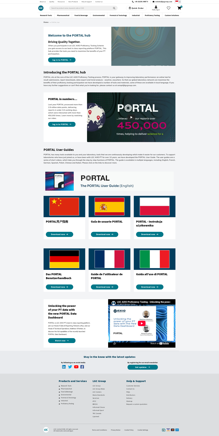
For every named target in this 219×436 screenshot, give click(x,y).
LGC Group (97, 386)
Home (46, 22)
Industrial (64, 401)
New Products (73, 2)
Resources (61, 2)
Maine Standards (99, 395)
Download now (58, 234)
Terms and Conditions (99, 430)
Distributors (130, 395)
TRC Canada (97, 413)
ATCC (94, 401)
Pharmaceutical (66, 389)
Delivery (129, 398)
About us (43, 2)
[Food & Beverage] (59, 392)
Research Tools (66, 386)
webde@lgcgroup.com (163, 2)
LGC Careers (97, 392)
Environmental (66, 395)
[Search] (114, 8)
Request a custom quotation (136, 404)
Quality (51, 2)
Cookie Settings (143, 430)
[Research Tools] (59, 386)
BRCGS (95, 404)
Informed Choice (99, 407)
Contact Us (130, 389)
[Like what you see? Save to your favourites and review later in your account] (168, 8)
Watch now (60, 340)
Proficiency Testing (67, 404)
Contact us (99, 2)
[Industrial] (59, 401)
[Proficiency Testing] (59, 404)
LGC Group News (99, 389)
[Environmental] (59, 395)
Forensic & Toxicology (68, 398)
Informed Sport (98, 410)
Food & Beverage (67, 392)
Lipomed (96, 416)
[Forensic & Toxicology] (59, 398)
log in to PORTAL (60, 60)
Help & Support (87, 2)
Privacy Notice (115, 430)
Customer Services (133, 386)
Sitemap (129, 401)
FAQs (128, 392)
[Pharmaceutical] (59, 389)
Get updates (141, 367)
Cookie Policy (128, 430)
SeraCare (96, 398)
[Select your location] (178, 1)
